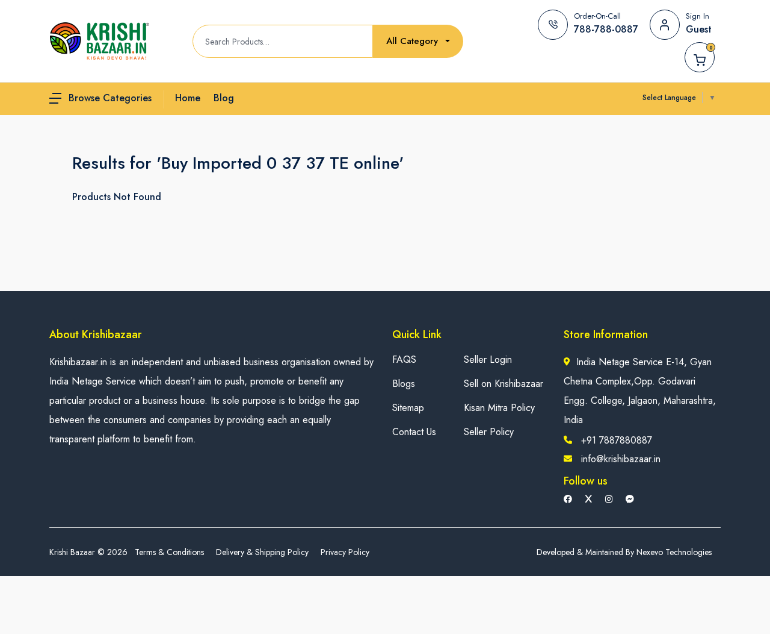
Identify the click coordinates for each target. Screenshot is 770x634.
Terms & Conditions (169, 552)
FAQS (404, 359)
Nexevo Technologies (674, 552)
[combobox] (418, 41)
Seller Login (488, 359)
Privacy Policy (345, 552)
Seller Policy (489, 432)
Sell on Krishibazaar (503, 384)
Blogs (403, 384)
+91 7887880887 (616, 440)
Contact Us (414, 432)
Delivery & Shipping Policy (262, 552)
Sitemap (408, 408)
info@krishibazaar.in (621, 459)
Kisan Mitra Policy (499, 408)
